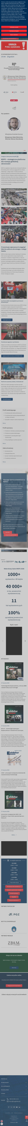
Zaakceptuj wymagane (14, 31)
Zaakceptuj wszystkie (14, 27)
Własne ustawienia (14, 34)
